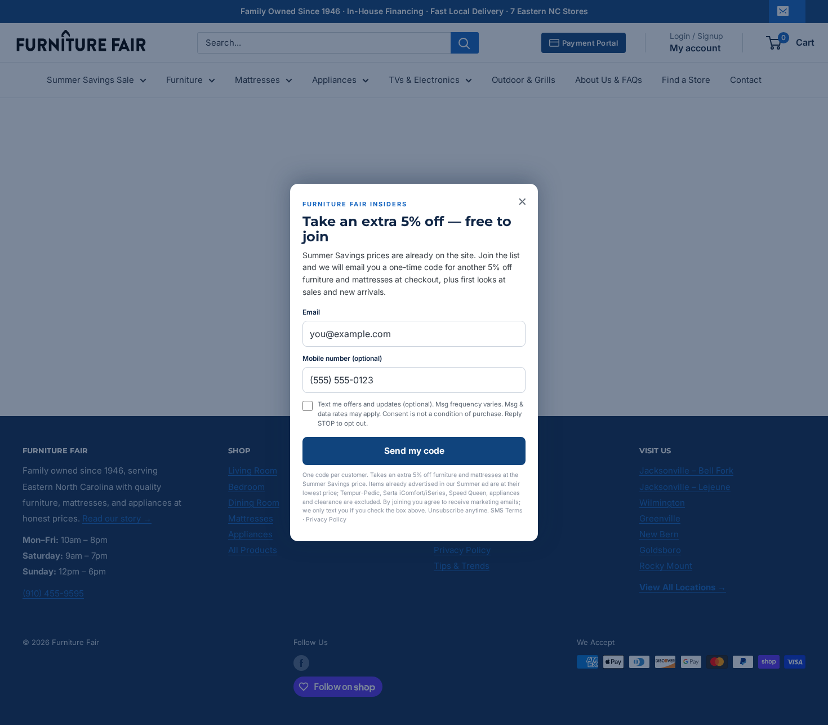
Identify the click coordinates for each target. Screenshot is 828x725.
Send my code (414, 450)
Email (311, 312)
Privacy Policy (326, 519)
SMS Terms (507, 510)
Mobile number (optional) (342, 358)
